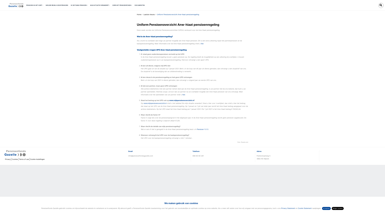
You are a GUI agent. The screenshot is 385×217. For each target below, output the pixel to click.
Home (139, 14)
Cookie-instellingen (37, 159)
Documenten (140, 5)
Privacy (8, 159)
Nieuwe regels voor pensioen (57, 5)
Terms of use (24, 159)
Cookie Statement (305, 208)
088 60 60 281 (198, 156)
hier (202, 44)
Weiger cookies (338, 208)
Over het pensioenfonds (121, 5)
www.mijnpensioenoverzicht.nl (181, 100)
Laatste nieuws (149, 14)
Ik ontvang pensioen (79, 5)
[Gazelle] (12, 5)
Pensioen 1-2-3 (202, 129)
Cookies (15, 159)
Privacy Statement (288, 208)
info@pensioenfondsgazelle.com (140, 156)
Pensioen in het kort (34, 5)
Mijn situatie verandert (99, 5)
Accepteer (326, 208)
